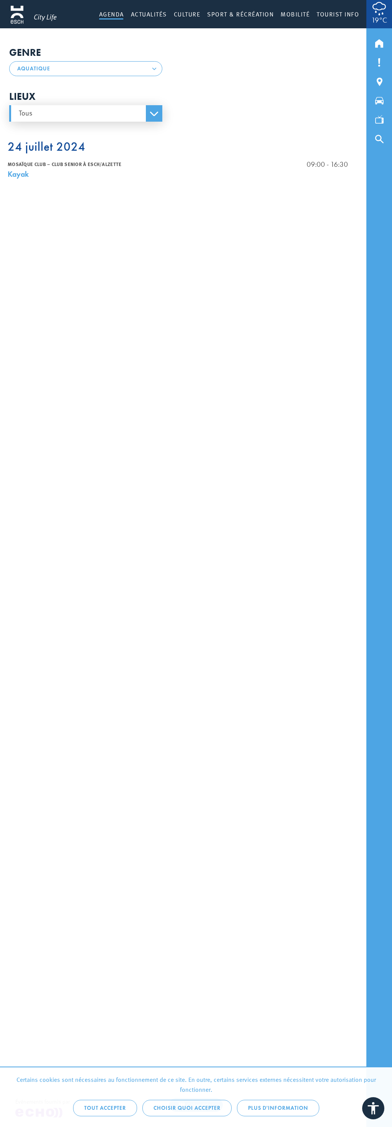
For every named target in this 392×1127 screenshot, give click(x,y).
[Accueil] (379, 41)
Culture (187, 14)
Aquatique (33, 68)
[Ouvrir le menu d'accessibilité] (373, 1108)
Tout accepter (105, 1108)
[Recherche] (379, 137)
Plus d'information (278, 1108)
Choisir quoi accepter (187, 1108)
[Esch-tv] (379, 118)
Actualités (149, 14)
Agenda (111, 14)
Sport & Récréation (240, 14)
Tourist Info (338, 14)
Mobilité (295, 14)
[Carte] (379, 80)
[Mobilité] (379, 99)
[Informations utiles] (379, 60)
